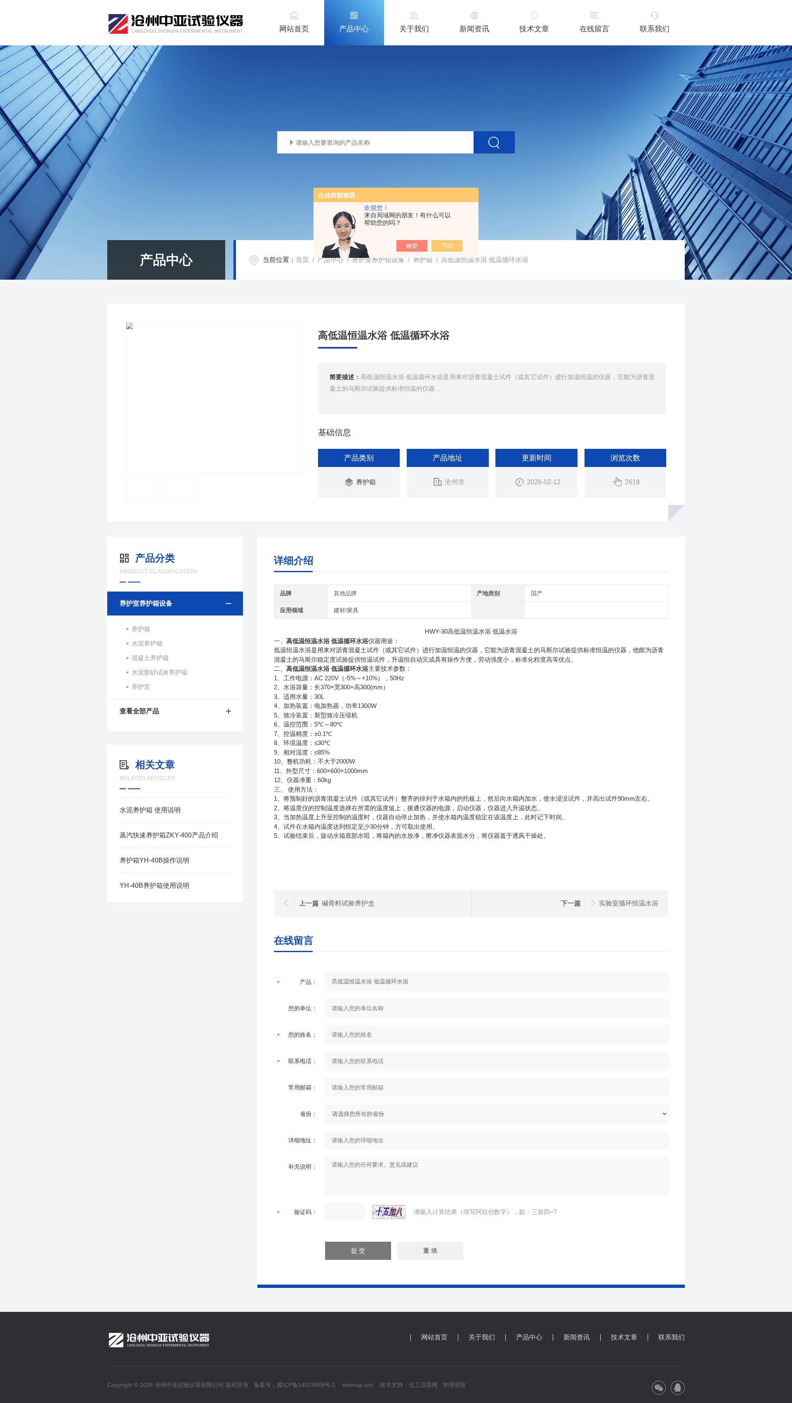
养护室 (141, 686)
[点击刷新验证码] (388, 1212)
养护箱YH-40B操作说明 (154, 860)
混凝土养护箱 (150, 657)
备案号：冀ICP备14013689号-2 (294, 1385)
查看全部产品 (139, 710)
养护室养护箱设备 (378, 259)
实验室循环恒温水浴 (628, 903)
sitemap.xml (357, 1385)
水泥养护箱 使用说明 (150, 810)
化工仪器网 (423, 1385)
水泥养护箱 (147, 643)
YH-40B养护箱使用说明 (154, 885)
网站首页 (294, 29)
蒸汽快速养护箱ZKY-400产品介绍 (169, 835)
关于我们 (414, 29)
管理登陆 (454, 1385)
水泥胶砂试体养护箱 (159, 672)
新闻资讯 (474, 29)
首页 (302, 259)
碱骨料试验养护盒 (348, 903)
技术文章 (534, 29)
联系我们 (654, 29)
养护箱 (423, 259)
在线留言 (594, 29)
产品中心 (354, 29)
